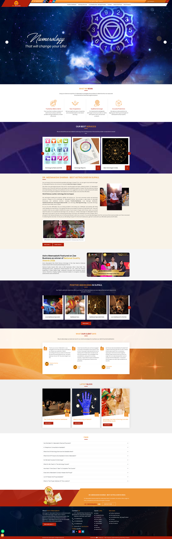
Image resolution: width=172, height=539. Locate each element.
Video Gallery (98, 521)
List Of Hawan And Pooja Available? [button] (53, 477)
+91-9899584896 (90, 504)
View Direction (84, 526)
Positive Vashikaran (71, 4)
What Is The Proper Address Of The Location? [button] (57, 481)
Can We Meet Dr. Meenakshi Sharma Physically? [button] (57, 443)
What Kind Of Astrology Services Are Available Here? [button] (58, 451)
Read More (47, 244)
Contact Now (108, 504)
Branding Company (125, 537)
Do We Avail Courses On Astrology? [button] (53, 460)
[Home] (90, 1)
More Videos (57, 244)
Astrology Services (82, 4)
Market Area (98, 529)
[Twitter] (48, 1)
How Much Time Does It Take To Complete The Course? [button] (59, 468)
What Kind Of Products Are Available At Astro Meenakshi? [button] (60, 456)
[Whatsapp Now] (2, 531)
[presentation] (6, 42)
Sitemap (97, 527)
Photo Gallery (98, 519)
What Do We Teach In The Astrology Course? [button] (56, 464)
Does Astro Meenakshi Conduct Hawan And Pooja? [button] (58, 472)
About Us (93, 1)
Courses (110, 4)
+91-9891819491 (38, 1)
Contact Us (101, 1)
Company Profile (99, 515)
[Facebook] (44, 1)
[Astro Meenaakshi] (16, 3)
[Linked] (54, 1)
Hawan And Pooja (117, 4)
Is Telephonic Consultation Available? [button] (54, 447)
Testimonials (98, 523)
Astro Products (127, 4)
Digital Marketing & (116, 537)
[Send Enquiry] (2, 535)
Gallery (97, 1)
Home (96, 513)
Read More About (48, 524)
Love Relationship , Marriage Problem (97, 4)
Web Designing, (108, 537)
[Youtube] (51, 1)
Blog (96, 525)
